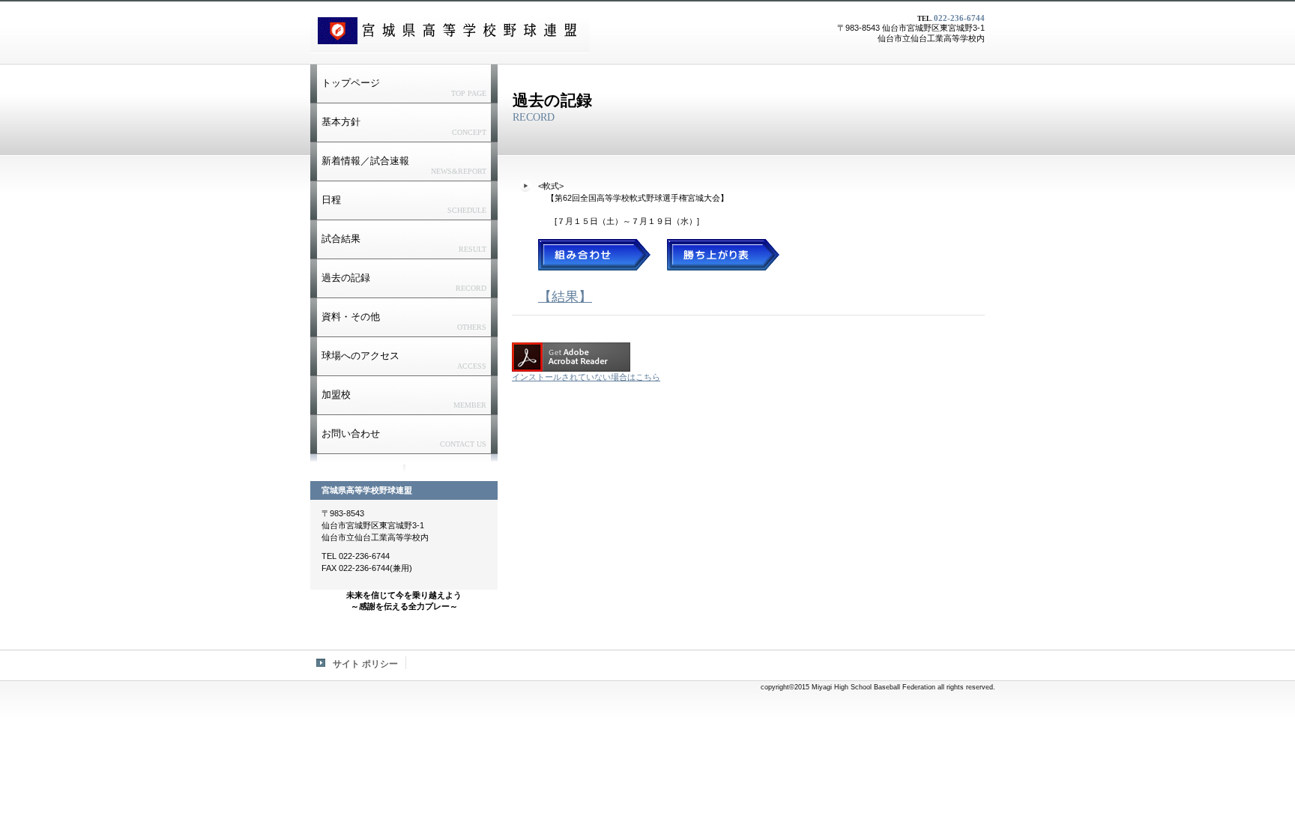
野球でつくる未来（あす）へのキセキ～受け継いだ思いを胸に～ (450, 30)
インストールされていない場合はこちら (586, 376)
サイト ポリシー (365, 664)
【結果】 (565, 296)
